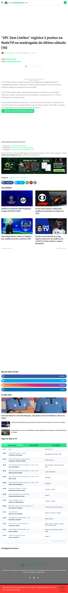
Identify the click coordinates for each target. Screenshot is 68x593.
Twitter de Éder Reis (13, 61)
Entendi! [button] (62, 589)
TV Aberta (24, 177)
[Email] (35, 182)
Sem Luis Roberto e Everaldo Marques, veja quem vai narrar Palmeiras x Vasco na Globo (33, 417)
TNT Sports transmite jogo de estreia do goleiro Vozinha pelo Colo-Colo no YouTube (38, 422)
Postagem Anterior (7, 248)
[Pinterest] (31, 182)
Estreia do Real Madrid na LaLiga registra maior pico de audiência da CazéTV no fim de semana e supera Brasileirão (49, 240)
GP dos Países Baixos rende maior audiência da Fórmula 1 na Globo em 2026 (49, 211)
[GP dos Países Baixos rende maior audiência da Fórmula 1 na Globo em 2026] (51, 198)
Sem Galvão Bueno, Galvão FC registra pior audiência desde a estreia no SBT (16, 237)
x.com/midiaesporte (18, 146)
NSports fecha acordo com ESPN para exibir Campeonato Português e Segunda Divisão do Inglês (38, 431)
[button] (2, 2)
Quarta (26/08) (12, 445)
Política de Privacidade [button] (13, 590)
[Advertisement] (34, 21)
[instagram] (38, 577)
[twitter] (34, 577)
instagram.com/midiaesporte (22, 149)
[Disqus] (34, 271)
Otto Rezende (11, 59)
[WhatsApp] (27, 182)
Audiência (12, 177)
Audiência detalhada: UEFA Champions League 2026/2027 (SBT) (16, 210)
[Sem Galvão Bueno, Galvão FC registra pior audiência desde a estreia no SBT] (17, 226)
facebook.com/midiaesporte (21, 147)
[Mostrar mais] (39, 182)
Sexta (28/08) (56, 445)
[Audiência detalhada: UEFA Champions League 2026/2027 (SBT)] (17, 198)
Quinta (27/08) (34, 445)
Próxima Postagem (61, 248)
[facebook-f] (30, 577)
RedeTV (17, 177)
